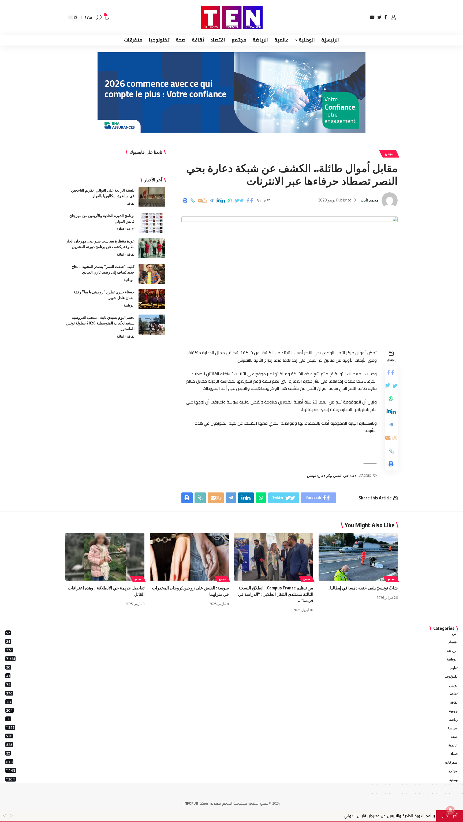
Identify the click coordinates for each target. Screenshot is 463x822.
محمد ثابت (369, 199)
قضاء (232, 753)
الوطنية (129, 280)
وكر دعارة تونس (319, 475)
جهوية (232, 710)
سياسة (232, 727)
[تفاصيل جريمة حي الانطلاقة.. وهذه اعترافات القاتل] (104, 557)
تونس (232, 684)
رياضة (232, 719)
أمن (232, 633)
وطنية (232, 779)
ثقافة (131, 203)
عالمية (232, 744)
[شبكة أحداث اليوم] (231, 17)
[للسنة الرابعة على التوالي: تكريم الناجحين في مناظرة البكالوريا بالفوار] (152, 197)
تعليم (232, 667)
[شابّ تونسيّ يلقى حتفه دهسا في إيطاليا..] (358, 557)
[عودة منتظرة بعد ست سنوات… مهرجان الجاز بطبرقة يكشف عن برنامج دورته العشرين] (152, 248)
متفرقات (232, 762)
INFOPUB (191, 803)
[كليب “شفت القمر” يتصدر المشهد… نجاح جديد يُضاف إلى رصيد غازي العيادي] (152, 274)
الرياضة (232, 650)
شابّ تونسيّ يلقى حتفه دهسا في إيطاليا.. (362, 588)
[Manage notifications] (450, 810)
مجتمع (389, 154)
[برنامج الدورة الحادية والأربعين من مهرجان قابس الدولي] (152, 223)
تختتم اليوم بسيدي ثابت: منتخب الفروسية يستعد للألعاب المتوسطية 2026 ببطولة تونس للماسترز (100, 323)
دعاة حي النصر (345, 475)
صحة (232, 736)
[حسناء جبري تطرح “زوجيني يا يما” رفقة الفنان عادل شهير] (152, 299)
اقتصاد (232, 641)
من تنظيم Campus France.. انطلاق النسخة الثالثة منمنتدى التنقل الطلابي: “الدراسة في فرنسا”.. (275, 594)
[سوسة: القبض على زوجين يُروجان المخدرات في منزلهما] (189, 557)
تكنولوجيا (232, 676)
